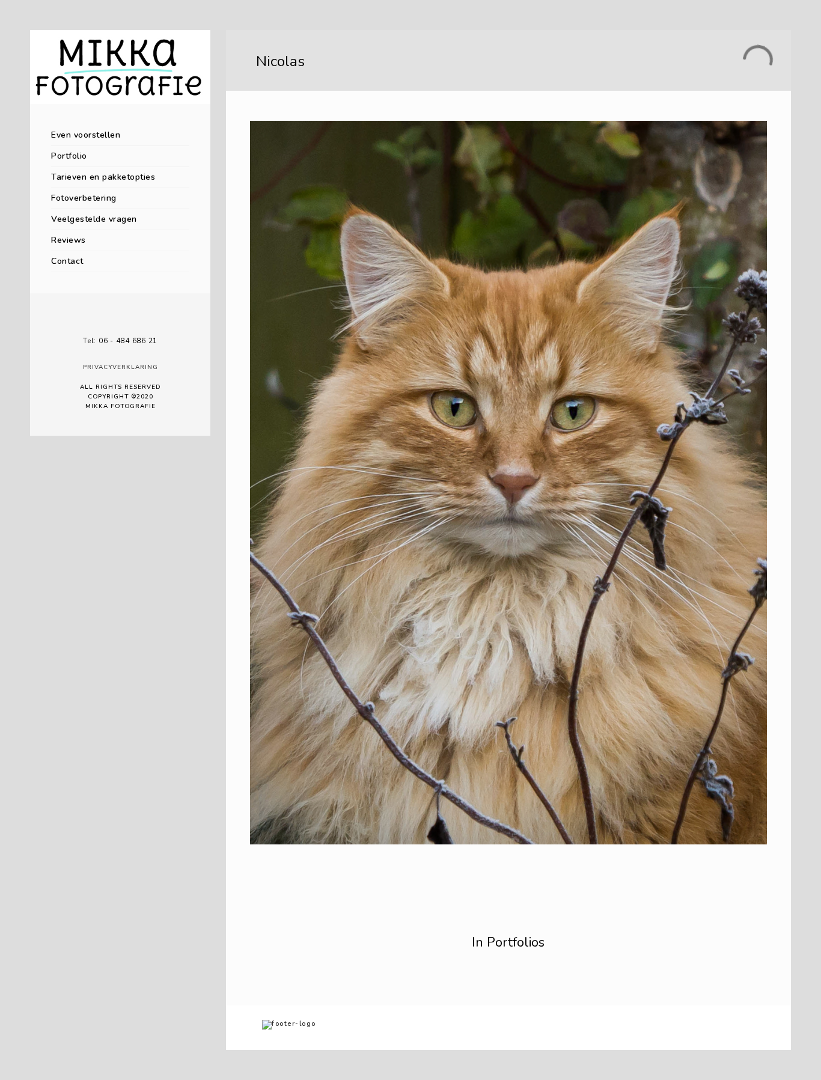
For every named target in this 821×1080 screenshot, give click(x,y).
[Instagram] (138, 321)
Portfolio (69, 156)
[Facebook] (102, 321)
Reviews (68, 240)
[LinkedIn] (120, 321)
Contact (67, 261)
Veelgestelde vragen (94, 219)
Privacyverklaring (120, 367)
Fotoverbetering (84, 198)
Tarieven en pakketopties (103, 177)
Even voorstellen (85, 135)
